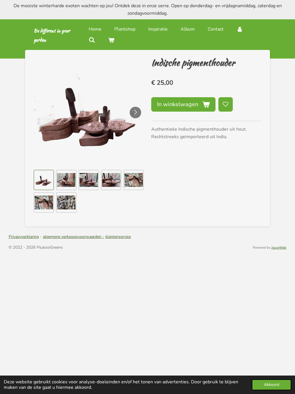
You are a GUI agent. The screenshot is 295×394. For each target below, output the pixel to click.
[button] (44, 180)
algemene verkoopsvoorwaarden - (73, 236)
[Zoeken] (92, 40)
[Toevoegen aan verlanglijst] (225, 104)
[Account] (240, 29)
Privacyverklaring (24, 236)
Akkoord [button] (271, 384)
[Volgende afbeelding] (135, 112)
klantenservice (118, 236)
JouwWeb (278, 247)
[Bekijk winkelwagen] (111, 40)
